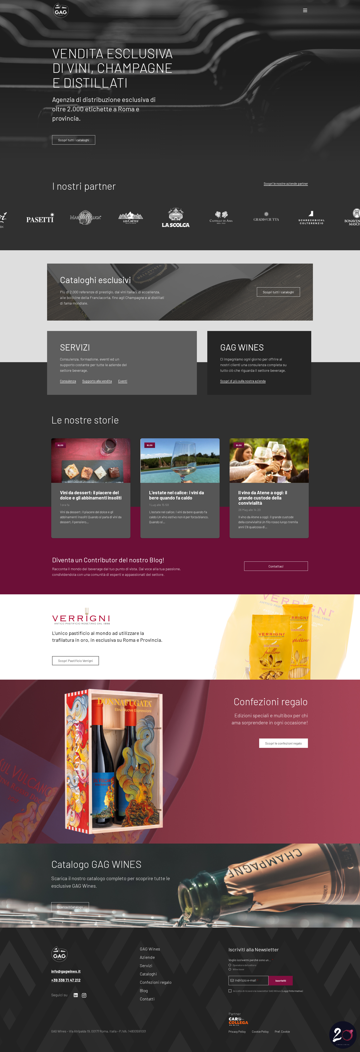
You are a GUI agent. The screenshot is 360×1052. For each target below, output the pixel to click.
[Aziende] (138, 292)
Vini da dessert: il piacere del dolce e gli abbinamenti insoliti (90, 495)
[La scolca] (130, 217)
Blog (144, 990)
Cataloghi (148, 973)
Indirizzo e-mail (246, 980)
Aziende (147, 957)
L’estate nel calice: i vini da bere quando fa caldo (176, 495)
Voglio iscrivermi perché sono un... (251, 960)
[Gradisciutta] (220, 217)
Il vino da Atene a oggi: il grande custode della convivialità (262, 497)
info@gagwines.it (66, 971)
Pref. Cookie (282, 1031)
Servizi (146, 965)
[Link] (61, 10)
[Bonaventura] (311, 217)
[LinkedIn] (76, 995)
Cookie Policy (260, 1031)
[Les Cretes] (85, 217)
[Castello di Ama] (175, 217)
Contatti (147, 998)
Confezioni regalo (155, 982)
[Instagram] (84, 995)
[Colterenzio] (265, 217)
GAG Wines (150, 948)
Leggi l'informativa (292, 990)
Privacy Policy (237, 1031)
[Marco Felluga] (39, 217)
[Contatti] (259, 363)
